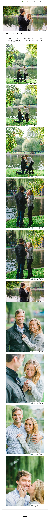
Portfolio (8, 1)
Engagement (39, 1)
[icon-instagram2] (25, 516)
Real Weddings (15, 1)
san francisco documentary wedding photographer (30, 35)
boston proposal (5, 35)
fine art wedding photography (13, 35)
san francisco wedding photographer (38, 35)
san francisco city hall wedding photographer (21, 35)
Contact (34, 1)
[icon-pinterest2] (26, 516)
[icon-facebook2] (23, 516)
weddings (43, 35)
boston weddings (8, 35)
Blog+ (45, 1)
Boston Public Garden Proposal (12, 33)
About (3, 1)
